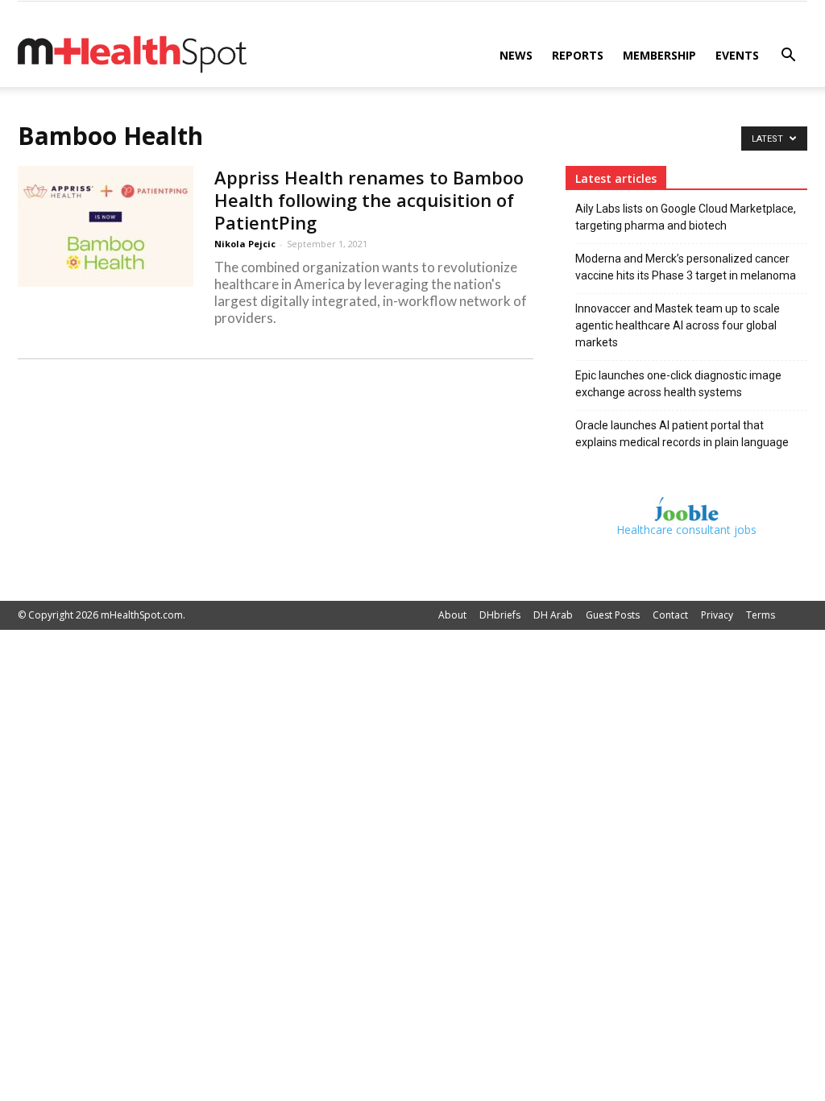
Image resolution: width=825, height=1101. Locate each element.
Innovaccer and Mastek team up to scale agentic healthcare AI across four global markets (677, 325)
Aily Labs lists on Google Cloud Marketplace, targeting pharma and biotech (685, 217)
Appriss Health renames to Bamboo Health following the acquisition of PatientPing (369, 199)
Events (737, 55)
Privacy (717, 615)
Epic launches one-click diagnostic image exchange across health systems (678, 384)
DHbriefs (499, 615)
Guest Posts (613, 615)
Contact (670, 615)
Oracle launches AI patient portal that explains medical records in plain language (682, 434)
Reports (577, 55)
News (516, 55)
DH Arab (553, 615)
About (452, 615)
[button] (788, 56)
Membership (659, 55)
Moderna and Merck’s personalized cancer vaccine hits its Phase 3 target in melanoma (685, 267)
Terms (760, 615)
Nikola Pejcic (245, 244)
